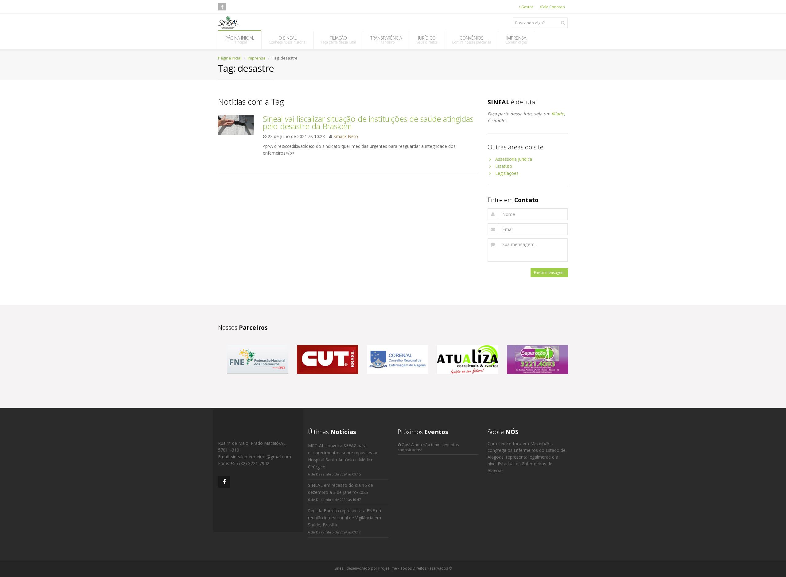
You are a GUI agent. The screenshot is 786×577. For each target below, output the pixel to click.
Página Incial (229, 58)
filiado (557, 114)
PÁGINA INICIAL (239, 40)
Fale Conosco (553, 7)
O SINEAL (287, 40)
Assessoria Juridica (513, 159)
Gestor (526, 7)
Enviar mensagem (549, 272)
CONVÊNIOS (471, 40)
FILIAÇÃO (338, 40)
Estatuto (503, 166)
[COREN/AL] (397, 359)
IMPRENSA (516, 40)
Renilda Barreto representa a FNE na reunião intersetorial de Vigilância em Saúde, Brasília (344, 518)
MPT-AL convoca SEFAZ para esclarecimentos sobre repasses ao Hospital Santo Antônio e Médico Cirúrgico (343, 456)
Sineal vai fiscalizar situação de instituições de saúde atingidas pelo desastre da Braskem (368, 122)
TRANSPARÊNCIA (386, 40)
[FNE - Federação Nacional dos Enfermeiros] (257, 359)
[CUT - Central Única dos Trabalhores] (327, 359)
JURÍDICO (427, 40)
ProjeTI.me (387, 568)
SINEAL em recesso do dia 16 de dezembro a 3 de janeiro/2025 (340, 488)
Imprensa (257, 58)
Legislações (507, 173)
